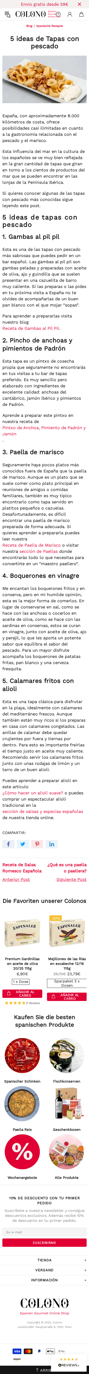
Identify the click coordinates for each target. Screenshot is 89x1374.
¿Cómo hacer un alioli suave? (32, 792)
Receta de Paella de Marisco (31, 545)
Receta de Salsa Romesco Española (22, 867)
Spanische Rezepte (49, 26)
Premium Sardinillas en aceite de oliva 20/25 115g (22, 964)
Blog (29, 26)
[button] (22, 1003)
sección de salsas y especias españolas (42, 811)
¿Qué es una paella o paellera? (67, 867)
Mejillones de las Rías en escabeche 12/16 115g (67, 964)
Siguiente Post (71, 879)
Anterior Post (16, 879)
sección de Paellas (38, 551)
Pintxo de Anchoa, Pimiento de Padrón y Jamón (44, 430)
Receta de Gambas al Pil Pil (30, 328)
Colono (19, 14)
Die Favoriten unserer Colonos (44, 901)
